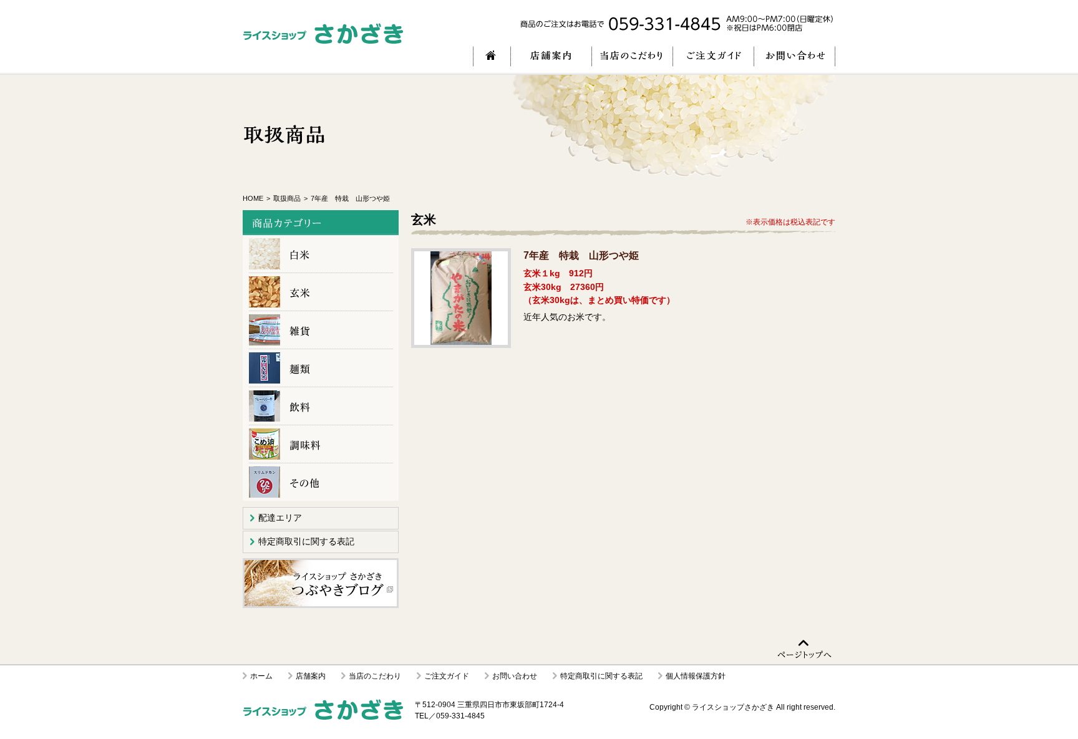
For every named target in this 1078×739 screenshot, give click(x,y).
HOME (253, 198)
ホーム (261, 676)
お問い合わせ (514, 676)
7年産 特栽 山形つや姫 (461, 298)
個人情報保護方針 (696, 676)
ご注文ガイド (446, 676)
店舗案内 (311, 676)
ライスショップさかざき (733, 707)
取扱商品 (287, 198)
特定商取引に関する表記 (306, 541)
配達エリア (280, 518)
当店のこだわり (375, 676)
